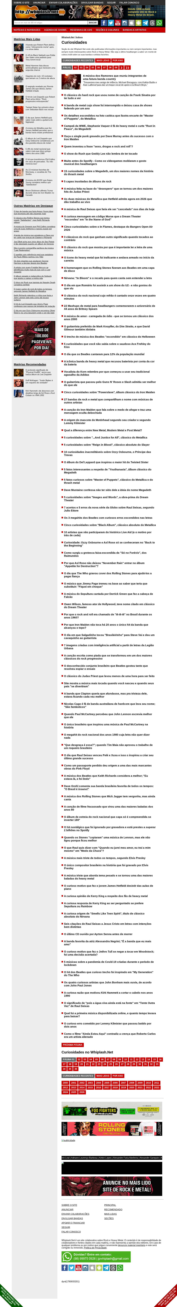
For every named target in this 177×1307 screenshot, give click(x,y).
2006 (115, 1083)
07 (104, 67)
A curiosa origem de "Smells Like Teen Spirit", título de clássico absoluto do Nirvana (104, 915)
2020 (131, 1087)
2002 (82, 1083)
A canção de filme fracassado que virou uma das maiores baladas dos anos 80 (108, 808)
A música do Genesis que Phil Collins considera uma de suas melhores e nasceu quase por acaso (34, 228)
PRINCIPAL (110, 1205)
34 (64, 1069)
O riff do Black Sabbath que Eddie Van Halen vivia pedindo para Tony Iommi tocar (40, 57)
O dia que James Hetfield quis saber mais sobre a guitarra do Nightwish (39, 120)
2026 (82, 1092)
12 (137, 1059)
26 (116, 1064)
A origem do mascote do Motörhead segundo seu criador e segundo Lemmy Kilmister (107, 422)
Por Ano (118, 60)
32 (151, 1064)
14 (148, 1059)
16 (160, 1059)
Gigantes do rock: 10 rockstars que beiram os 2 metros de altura (40, 77)
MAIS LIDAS (110, 1214)
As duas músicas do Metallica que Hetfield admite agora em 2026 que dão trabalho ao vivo (108, 200)
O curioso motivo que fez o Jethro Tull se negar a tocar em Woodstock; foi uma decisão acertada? (109, 953)
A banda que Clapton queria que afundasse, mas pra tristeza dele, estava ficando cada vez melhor (105, 695)
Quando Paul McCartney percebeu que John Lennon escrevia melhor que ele (108, 716)
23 (99, 1064)
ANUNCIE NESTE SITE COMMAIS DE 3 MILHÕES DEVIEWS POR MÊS (167, 1296)
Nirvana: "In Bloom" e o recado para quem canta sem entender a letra (108, 278)
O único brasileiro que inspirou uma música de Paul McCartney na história (106, 726)
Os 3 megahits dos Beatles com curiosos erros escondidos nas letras (108, 517)
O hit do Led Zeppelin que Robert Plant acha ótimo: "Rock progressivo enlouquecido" (40, 99)
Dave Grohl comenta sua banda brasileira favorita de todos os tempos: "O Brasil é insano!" (109, 788)
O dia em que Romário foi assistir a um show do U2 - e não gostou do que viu (108, 287)
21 (87, 1064)
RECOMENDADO (113, 1209)
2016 (98, 1087)
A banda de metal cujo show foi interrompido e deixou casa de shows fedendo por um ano (108, 107)
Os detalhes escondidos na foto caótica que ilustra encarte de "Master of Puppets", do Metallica (108, 117)
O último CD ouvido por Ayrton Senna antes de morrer (98, 934)
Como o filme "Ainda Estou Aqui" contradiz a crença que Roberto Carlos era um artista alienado (110, 1035)
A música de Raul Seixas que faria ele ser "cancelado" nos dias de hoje (109, 209)
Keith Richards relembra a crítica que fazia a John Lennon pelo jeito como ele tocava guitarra (33, 297)
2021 (140, 1087)
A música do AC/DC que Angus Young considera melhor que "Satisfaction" (39, 182)
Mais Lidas (103, 60)
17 (64, 1064)
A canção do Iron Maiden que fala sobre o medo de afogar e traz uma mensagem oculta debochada (107, 411)
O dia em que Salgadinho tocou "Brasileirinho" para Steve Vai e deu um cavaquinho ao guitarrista (109, 636)
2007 (123, 1083)
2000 (65, 1083)
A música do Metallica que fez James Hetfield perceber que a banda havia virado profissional (39, 130)
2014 (82, 1087)
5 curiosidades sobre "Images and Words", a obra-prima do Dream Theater (106, 499)
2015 (90, 1087)
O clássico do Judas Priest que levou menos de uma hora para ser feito (109, 676)
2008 (131, 1083)
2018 (115, 1087)
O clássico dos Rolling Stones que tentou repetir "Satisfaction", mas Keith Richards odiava (32, 220)
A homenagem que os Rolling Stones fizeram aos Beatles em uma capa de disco (109, 269)
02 (75, 67)
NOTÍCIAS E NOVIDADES (27, 30)
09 (116, 67)
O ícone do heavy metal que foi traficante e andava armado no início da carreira (109, 259)
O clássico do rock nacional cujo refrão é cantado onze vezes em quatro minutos (110, 297)
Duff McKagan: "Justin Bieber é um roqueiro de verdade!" (39, 381)
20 (81, 1064)
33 (157, 1064)
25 (110, 1064)
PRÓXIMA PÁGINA (72, 1045)
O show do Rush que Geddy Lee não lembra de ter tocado (101, 153)
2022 (148, 1087)
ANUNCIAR (39, 3)
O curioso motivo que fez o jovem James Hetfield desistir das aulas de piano (108, 887)
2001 (73, 1083)
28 (128, 1064)
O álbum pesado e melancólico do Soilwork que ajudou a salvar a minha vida (33, 277)
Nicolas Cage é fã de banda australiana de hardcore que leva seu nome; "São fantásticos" (109, 705)
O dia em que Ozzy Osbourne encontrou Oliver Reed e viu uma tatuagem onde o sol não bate (34, 311)
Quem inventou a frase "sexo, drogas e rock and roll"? (98, 146)
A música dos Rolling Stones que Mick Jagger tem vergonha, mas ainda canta (109, 798)
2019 (123, 1087)
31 (145, 1064)
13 (143, 1059)
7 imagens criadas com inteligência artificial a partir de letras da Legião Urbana (109, 647)
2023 (156, 1087)
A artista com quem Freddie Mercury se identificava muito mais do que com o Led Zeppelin (32, 269)
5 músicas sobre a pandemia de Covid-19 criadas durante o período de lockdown (109, 963)
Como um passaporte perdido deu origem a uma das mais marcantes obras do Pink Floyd (108, 767)
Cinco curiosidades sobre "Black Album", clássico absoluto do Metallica (110, 525)
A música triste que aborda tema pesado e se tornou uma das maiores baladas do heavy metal (108, 877)
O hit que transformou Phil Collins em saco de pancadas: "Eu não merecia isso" (40, 161)
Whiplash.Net (68, 37)
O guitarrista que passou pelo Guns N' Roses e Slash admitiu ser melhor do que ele (110, 383)
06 (98, 67)
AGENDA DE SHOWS (55, 30)
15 (154, 1059)
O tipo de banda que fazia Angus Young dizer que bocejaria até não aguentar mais (33, 212)
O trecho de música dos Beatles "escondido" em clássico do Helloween (109, 336)
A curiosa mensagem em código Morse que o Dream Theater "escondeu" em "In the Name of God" (102, 218)
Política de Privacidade (95, 1248)
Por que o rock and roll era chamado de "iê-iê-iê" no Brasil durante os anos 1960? (108, 616)
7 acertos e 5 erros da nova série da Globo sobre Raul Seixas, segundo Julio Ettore (109, 509)
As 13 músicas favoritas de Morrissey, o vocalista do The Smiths (38, 172)
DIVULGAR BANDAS (92, 3)
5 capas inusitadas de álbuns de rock (87, 181)
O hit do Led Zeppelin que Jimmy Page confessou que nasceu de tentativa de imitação (34, 305)
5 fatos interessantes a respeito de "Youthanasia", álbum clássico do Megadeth (107, 471)
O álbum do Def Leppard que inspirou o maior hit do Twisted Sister (106, 462)
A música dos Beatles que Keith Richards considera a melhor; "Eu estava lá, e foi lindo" (106, 777)
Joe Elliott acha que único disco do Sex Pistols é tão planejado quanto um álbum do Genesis (34, 243)
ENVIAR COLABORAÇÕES (63, 3)
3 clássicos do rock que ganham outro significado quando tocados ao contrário (108, 238)
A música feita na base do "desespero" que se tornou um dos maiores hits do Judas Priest (108, 190)
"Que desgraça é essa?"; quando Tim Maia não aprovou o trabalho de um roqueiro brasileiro (108, 746)
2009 (140, 1083)
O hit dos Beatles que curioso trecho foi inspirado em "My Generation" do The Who (108, 974)
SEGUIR (111, 3)
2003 (90, 1083)
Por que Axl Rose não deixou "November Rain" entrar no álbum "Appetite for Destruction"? (104, 565)
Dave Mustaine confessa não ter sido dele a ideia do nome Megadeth (107, 490)
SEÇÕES (107, 30)
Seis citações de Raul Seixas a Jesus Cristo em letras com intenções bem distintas (107, 925)
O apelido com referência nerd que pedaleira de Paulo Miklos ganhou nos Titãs (33, 255)
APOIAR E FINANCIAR (73, 1223)
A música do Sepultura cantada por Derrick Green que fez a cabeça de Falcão (108, 595)
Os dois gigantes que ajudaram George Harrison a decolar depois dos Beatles (31, 262)
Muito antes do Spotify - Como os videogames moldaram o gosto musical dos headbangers (105, 162)
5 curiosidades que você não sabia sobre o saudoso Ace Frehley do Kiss (107, 345)
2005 (106, 1083)
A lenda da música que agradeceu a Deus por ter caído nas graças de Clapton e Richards (34, 236)
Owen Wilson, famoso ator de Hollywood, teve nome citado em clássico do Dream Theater (109, 606)
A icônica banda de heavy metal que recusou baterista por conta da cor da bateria (109, 363)
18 (70, 1064)
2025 (73, 1092)
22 (93, 1064)
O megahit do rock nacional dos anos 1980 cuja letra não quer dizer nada (107, 736)
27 (122, 1064)
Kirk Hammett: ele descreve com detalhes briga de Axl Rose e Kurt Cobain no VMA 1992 (40, 393)
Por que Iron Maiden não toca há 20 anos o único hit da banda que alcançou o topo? (106, 626)
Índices (79, 37)
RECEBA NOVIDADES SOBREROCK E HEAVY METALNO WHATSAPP (10, 1296)
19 (76, 1064)
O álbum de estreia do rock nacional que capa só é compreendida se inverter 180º (107, 818)
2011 (156, 1083)
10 (125, 1059)
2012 (65, 1087)
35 (70, 1069)
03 (81, 67)
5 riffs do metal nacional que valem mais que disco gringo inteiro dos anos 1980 (38, 151)
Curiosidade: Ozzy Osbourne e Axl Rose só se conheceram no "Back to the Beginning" (109, 544)
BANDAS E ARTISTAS (134, 30)
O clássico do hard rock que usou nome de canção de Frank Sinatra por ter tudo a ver (109, 97)
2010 (148, 1083)
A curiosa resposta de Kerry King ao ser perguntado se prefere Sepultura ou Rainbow (104, 905)
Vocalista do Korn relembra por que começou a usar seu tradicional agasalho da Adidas (107, 373)
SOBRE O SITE (21, 3)
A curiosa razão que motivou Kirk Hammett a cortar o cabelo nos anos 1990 (108, 994)
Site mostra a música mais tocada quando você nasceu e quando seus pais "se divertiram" (109, 685)
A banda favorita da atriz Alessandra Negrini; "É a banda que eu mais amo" (107, 943)
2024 (65, 1092)
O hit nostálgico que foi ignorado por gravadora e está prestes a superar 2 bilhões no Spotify (110, 829)
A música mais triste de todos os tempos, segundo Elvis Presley (104, 858)
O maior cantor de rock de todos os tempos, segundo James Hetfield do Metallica (33, 290)
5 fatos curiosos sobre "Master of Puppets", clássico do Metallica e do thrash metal (108, 481)
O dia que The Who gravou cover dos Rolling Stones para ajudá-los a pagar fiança (108, 575)
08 (110, 67)
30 (139, 1064)
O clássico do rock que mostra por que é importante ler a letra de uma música (108, 249)
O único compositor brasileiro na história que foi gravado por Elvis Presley (106, 867)
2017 (106, 1087)
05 (93, 67)
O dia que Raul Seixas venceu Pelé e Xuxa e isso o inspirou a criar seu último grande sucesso (108, 757)
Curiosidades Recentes (78, 60)
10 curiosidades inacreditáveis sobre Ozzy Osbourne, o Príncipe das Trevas (107, 453)
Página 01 (69, 1059)
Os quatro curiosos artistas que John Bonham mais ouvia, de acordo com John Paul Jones (108, 984)
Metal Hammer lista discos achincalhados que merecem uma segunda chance (40, 67)
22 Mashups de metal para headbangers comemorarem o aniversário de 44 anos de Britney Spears (109, 307)
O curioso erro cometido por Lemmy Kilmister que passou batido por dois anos (107, 1025)
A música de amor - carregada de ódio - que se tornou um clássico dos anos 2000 (109, 318)
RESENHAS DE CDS (81, 30)
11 (131, 1059)
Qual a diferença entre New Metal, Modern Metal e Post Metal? (103, 430)
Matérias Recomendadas (30, 364)
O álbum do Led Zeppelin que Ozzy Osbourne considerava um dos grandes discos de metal (40, 140)
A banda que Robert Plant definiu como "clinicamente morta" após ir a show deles (40, 47)
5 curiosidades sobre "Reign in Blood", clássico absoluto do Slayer (106, 444)
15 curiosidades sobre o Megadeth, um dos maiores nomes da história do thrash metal (108, 173)
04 (87, 67)
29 (134, 1064)
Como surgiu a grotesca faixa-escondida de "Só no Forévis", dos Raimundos (105, 554)
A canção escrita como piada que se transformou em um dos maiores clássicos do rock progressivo (108, 657)
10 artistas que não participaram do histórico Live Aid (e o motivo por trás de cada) (107, 534)
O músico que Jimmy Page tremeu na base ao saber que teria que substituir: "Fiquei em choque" (105, 585)
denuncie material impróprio (131, 1245)
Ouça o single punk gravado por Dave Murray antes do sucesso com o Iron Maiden (109, 138)
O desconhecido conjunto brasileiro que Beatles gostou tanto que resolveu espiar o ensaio (106, 667)
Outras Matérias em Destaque (33, 205)
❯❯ (127, 67)
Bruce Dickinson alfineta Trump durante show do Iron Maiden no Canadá (40, 192)
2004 (98, 1083)
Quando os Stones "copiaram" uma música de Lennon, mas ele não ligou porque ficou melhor (107, 839)
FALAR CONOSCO (129, 3)
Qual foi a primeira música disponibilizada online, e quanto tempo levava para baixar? (110, 1015)
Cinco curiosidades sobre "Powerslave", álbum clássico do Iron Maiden (109, 392)
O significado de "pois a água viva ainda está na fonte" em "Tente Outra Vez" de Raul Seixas (109, 1004)
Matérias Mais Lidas (27, 39)
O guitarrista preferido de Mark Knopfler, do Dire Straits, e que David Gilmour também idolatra (107, 328)
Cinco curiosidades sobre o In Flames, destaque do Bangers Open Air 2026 (108, 228)
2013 (73, 1087)
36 (76, 1069)
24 (105, 1064)
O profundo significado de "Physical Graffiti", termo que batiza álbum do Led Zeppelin (39, 372)
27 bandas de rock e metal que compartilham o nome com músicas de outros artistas (108, 401)
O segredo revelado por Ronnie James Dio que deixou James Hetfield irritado (39, 88)
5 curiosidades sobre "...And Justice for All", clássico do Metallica (105, 437)
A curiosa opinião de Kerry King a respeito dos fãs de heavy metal (106, 896)
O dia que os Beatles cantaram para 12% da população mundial (104, 354)
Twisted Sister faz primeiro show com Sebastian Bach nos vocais (40, 108)
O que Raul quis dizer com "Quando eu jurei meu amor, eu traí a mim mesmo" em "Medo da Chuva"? (107, 849)
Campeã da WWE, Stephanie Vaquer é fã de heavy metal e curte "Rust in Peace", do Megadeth (109, 127)
